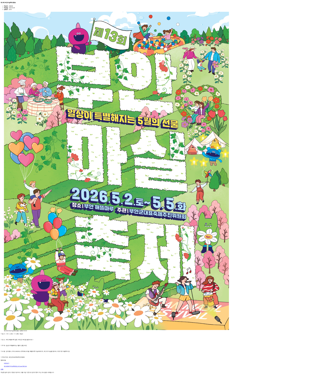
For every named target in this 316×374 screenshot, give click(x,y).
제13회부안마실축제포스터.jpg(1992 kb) (15, 366)
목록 (2, 369)
